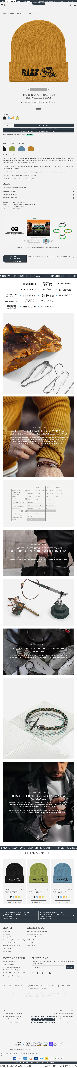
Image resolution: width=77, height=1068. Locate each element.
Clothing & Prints (24, 1)
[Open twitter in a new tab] (42, 973)
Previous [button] (29, 90)
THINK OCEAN (13, 1053)
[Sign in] (71, 5)
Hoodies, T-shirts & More (62, 256)
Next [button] (48, 90)
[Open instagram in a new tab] (33, 973)
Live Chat (52, 986)
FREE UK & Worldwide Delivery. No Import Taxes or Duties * (56, 1)
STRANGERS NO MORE (24, 1053)
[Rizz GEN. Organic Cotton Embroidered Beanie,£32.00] (31, 148)
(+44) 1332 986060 (64, 986)
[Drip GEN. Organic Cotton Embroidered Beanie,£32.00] (12, 148)
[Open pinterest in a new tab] (50, 973)
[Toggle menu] (2, 5)
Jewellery (11, 1)
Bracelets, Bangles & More (38, 256)
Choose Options (14, 902)
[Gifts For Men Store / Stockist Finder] (38, 295)
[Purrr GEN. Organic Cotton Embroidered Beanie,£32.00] (21, 148)
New (2, 1)
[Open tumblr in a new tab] (37, 973)
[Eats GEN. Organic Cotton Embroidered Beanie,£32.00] (14, 873)
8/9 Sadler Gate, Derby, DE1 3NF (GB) (26, 986)
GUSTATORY (4, 1053)
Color (5, 114)
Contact (43, 986)
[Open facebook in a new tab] (46, 973)
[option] (20, 915)
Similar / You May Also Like (13, 143)
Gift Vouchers (7, 951)
